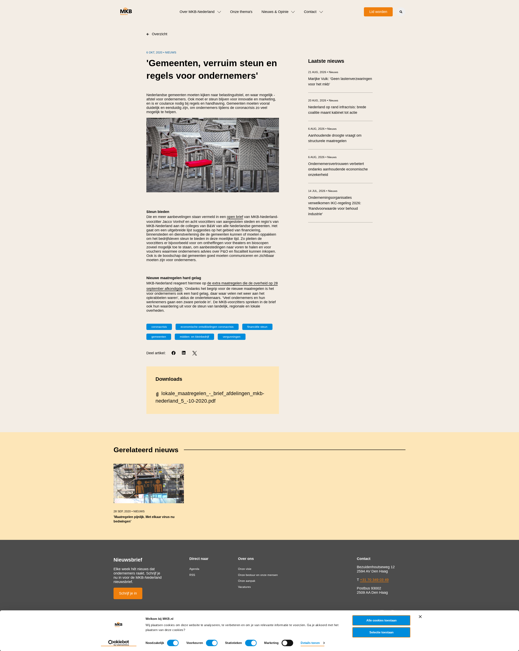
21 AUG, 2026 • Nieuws (323, 72)
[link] (149, 495)
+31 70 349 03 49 (374, 580)
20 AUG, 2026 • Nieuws (323, 100)
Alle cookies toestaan (381, 620)
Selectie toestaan (381, 632)
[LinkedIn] (184, 353)
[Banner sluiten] (420, 616)
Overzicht (159, 34)
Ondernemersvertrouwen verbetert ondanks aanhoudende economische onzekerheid (338, 169)
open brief (235, 217)
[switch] (212, 643)
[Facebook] (174, 353)
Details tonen (310, 643)
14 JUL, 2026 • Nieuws (322, 191)
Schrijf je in (128, 593)
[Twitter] (194, 353)
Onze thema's (241, 12)
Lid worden (378, 12)
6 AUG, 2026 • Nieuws (322, 128)
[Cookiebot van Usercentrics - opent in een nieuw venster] (118, 643)
